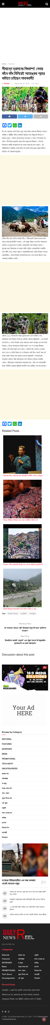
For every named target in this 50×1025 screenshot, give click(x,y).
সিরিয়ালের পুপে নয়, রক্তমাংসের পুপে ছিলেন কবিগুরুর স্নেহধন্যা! (20, 994)
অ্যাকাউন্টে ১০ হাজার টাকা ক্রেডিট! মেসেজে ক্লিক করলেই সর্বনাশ (21, 990)
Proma (6, 83)
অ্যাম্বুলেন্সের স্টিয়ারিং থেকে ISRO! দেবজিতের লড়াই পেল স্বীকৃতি (21, 999)
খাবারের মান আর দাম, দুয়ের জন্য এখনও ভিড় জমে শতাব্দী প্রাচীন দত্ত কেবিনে (28, 892)
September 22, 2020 (21, 83)
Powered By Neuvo (9, 1019)
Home (4, 64)
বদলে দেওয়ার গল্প (7, 812)
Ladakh (24, 613)
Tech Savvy (7, 763)
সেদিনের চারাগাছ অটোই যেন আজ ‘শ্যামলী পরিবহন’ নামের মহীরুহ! (28, 914)
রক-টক (4, 822)
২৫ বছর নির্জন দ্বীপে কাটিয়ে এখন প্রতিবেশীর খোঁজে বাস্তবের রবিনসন (27, 908)
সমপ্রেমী (4, 832)
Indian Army (13, 613)
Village (32, 613)
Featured (11, 64)
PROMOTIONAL (9, 758)
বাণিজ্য (4, 817)
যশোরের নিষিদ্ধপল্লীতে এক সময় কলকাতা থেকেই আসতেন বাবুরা (18, 881)
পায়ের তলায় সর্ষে (7, 788)
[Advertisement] (25, 36)
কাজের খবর (5, 773)
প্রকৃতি (4, 807)
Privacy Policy (43, 1016)
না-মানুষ (4, 783)
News (4, 754)
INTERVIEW (7, 749)
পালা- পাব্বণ (5, 793)
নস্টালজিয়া (5, 778)
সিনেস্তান (5, 837)
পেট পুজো (4, 803)
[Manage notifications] (44, 1019)
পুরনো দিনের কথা (7, 798)
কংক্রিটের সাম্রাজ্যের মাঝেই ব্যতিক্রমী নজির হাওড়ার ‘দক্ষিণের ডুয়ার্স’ (27, 900)
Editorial (7, 739)
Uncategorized (9, 768)
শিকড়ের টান (5, 827)
